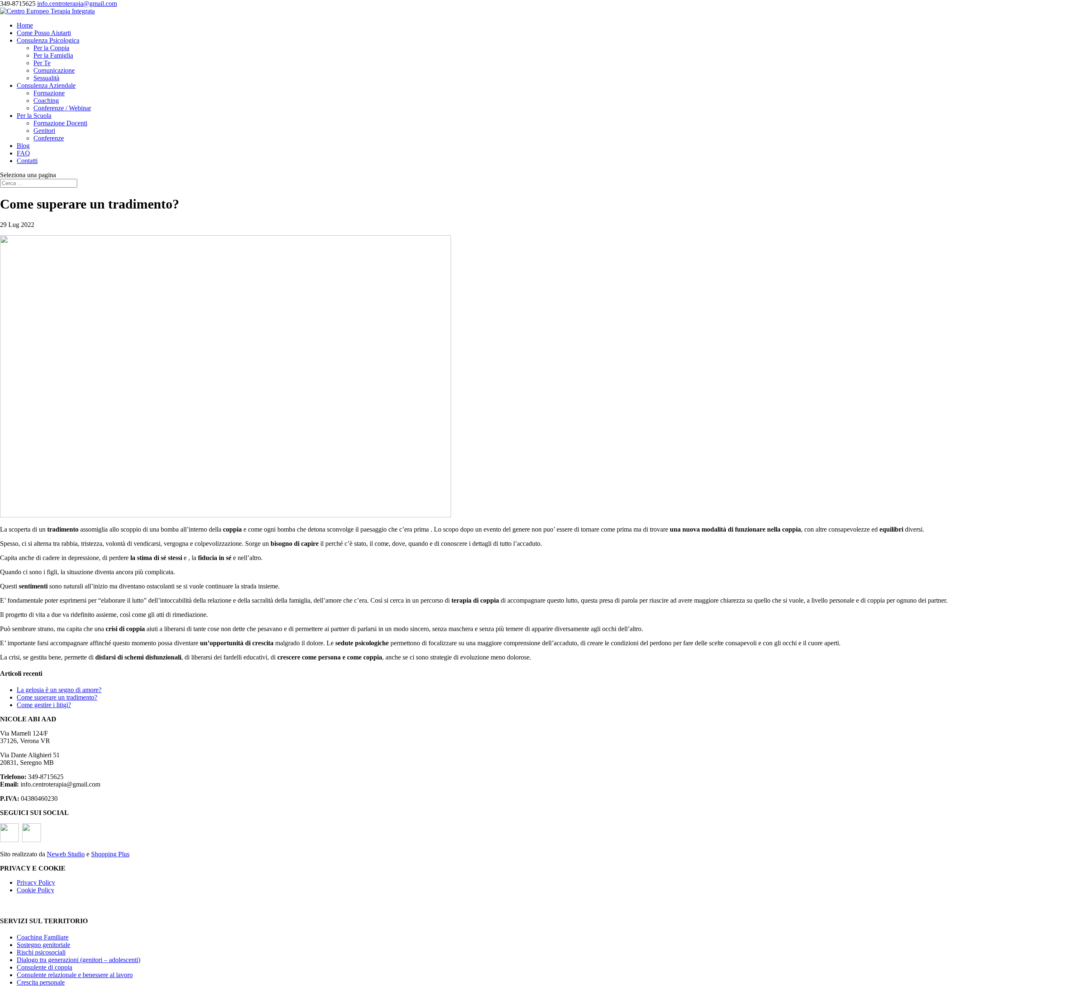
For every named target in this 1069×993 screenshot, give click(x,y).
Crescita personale (41, 982)
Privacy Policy (36, 882)
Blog (23, 145)
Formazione (49, 93)
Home (25, 25)
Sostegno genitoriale (43, 944)
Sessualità (46, 77)
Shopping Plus (110, 854)
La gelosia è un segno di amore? (59, 689)
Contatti (27, 160)
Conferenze (48, 138)
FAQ (23, 153)
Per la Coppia (51, 47)
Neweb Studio (66, 854)
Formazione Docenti (60, 123)
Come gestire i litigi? (44, 704)
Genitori (44, 130)
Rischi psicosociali (41, 952)
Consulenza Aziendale (46, 85)
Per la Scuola (34, 115)
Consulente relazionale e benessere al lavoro (75, 974)
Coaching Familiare (42, 937)
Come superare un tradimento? (57, 697)
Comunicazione (54, 70)
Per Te (42, 62)
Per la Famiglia (53, 55)
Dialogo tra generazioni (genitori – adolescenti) (78, 959)
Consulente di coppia (44, 967)
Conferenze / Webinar (62, 108)
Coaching (46, 100)
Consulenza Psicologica (48, 40)
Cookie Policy (35, 890)
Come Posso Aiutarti (44, 32)
